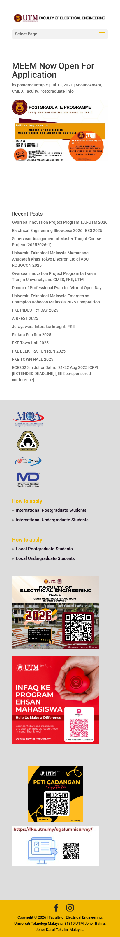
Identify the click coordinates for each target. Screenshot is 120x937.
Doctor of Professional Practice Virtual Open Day (57, 287)
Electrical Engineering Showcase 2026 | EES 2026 (57, 230)
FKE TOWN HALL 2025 (32, 359)
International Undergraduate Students (52, 520)
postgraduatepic (32, 85)
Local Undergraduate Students (45, 558)
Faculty (31, 91)
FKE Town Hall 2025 (30, 343)
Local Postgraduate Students (44, 548)
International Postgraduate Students (51, 510)
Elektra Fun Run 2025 (31, 334)
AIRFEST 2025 (25, 318)
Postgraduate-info (57, 91)
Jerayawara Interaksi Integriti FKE (43, 326)
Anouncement (88, 85)
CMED (17, 91)
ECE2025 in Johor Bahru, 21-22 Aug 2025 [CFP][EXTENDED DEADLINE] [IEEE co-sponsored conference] (55, 373)
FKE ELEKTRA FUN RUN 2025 (39, 351)
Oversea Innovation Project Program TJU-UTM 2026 (59, 222)
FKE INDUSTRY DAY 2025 (35, 310)
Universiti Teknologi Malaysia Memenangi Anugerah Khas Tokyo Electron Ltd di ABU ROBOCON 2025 (51, 259)
